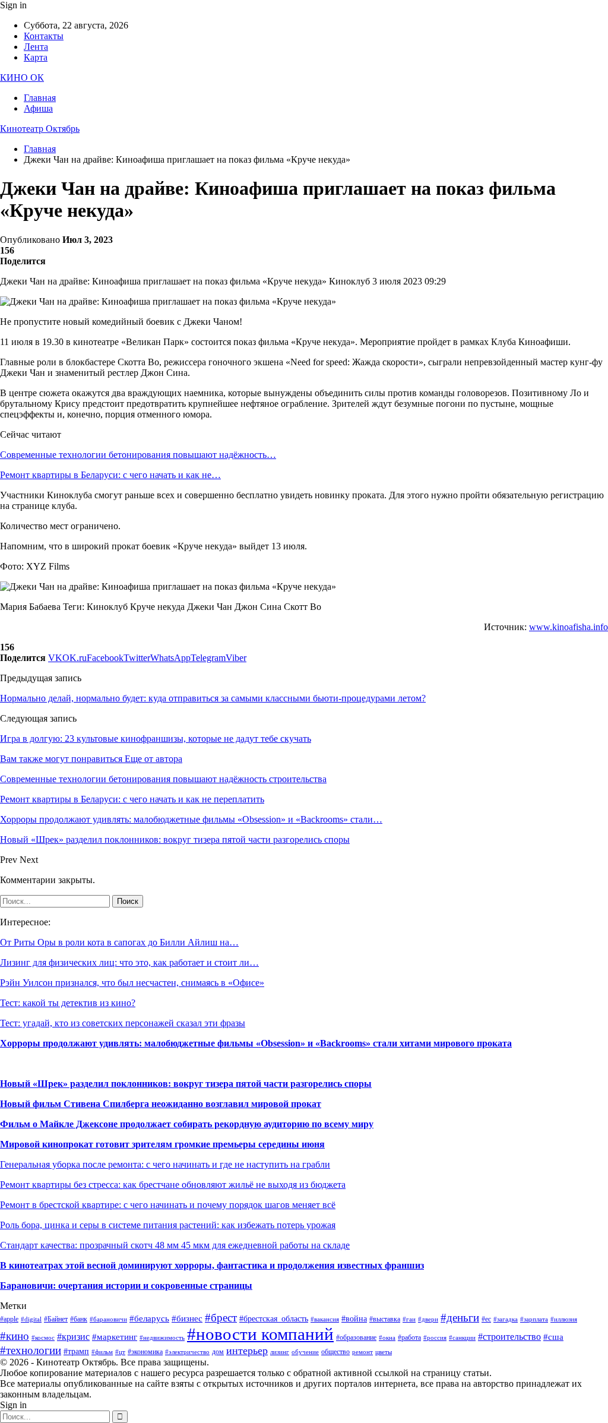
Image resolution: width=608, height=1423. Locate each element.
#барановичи (108, 1319)
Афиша (38, 108)
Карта (36, 57)
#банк (78, 1319)
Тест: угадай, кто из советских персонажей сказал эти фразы (122, 1023)
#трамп (76, 1351)
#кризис (73, 1337)
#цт (120, 1352)
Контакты (44, 36)
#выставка (384, 1319)
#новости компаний (260, 1333)
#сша (553, 1337)
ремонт (362, 1352)
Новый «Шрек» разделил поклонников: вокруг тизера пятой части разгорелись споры (186, 1084)
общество (335, 1352)
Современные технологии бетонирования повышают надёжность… (138, 455)
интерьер (247, 1350)
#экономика (145, 1352)
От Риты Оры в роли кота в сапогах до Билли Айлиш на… (119, 942)
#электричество (187, 1352)
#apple (9, 1319)
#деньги (460, 1317)
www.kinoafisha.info (568, 627)
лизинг (279, 1352)
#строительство (509, 1337)
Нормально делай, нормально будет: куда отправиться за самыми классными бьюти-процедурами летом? (213, 698)
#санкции (462, 1338)
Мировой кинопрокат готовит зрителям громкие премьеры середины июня (162, 1144)
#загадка (505, 1319)
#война (354, 1318)
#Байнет (56, 1319)
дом (218, 1352)
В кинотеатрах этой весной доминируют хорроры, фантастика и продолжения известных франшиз (212, 1265)
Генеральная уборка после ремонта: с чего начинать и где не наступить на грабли (165, 1164)
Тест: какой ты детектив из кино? (67, 1003)
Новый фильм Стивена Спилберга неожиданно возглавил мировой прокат (160, 1104)
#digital (31, 1319)
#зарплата (534, 1319)
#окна (387, 1338)
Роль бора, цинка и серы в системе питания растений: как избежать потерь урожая (167, 1225)
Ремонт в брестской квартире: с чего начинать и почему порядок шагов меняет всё (167, 1205)
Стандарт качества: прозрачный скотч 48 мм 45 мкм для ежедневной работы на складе (175, 1245)
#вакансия (325, 1319)
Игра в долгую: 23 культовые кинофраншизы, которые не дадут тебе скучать (155, 738)
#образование (356, 1337)
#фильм (102, 1352)
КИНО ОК (22, 77)
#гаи (409, 1319)
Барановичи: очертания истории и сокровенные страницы (126, 1285)
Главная (40, 98)
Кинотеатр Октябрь (40, 129)
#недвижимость (162, 1338)
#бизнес (187, 1318)
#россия (434, 1338)
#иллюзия (563, 1319)
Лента (36, 47)
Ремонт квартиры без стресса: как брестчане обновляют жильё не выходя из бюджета (173, 1184)
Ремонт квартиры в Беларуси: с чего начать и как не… (110, 475)
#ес (486, 1319)
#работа (409, 1337)
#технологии (30, 1350)
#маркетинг (114, 1337)
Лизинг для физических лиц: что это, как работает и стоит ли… (129, 962)
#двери (428, 1319)
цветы (383, 1352)
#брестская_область (273, 1318)
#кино (14, 1336)
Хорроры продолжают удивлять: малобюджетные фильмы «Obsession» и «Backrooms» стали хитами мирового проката (256, 1043)
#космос (43, 1338)
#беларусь (149, 1318)
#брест (221, 1317)
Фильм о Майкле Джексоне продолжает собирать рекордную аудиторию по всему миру (186, 1124)
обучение (305, 1352)
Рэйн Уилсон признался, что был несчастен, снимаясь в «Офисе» (132, 983)
